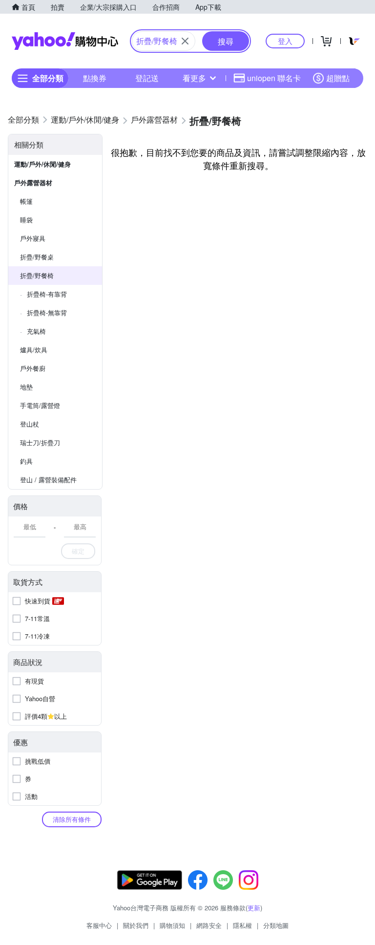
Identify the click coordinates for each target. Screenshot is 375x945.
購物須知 (172, 925)
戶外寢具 (32, 238)
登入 (285, 41)
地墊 (26, 386)
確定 (78, 551)
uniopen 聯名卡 (274, 78)
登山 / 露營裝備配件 (48, 479)
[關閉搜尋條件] (185, 41)
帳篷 (26, 201)
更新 (254, 907)
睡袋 (26, 219)
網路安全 (209, 925)
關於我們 (135, 925)
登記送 (147, 78)
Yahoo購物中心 (65, 41)
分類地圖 (276, 925)
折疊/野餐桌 (37, 256)
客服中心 (99, 925)
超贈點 (338, 78)
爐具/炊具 (33, 349)
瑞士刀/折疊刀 (40, 442)
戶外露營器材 (33, 182)
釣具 (26, 461)
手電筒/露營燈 (40, 405)
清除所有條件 (72, 819)
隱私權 (242, 925)
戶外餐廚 (32, 368)
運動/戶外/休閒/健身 (42, 164)
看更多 (194, 78)
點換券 (94, 78)
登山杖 (29, 424)
